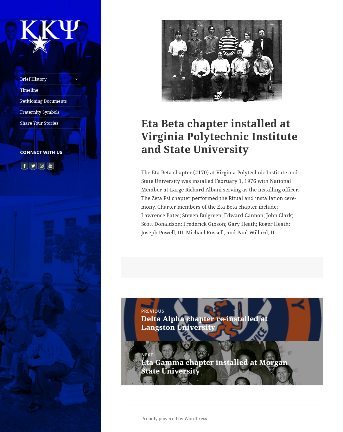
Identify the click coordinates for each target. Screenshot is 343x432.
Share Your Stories (39, 123)
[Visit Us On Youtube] (50, 166)
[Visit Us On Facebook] (24, 166)
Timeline (29, 90)
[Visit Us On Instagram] (41, 166)
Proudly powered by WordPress (174, 419)
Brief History (33, 79)
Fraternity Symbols (39, 112)
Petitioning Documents (43, 101)
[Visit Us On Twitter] (33, 166)
